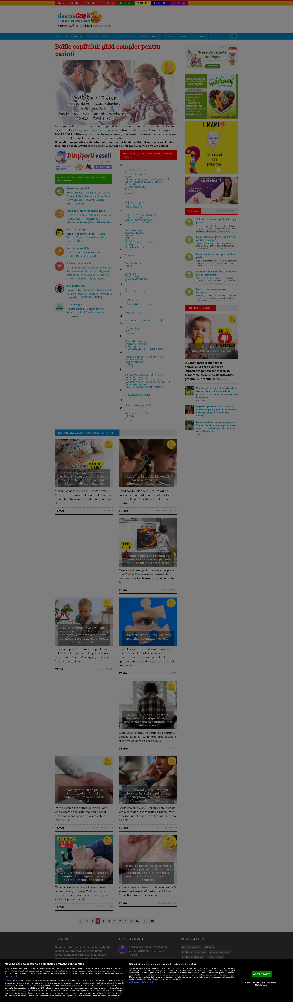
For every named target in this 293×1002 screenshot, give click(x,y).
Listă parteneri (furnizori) (141, 982)
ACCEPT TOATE (261, 974)
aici (24, 990)
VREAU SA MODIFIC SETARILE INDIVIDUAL (261, 983)
